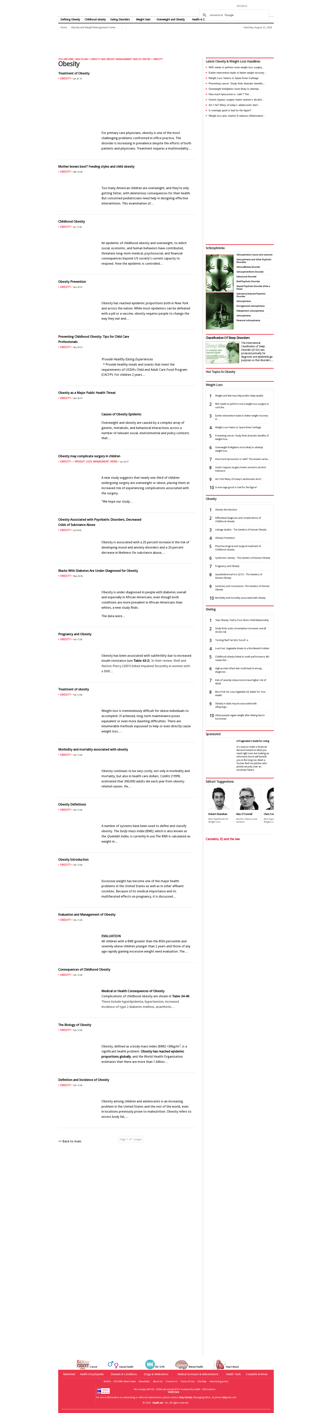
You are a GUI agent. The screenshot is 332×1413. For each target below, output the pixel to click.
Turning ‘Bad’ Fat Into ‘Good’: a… (232, 640)
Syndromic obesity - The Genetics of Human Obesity (242, 558)
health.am (166, 8)
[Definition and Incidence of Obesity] (126, 1125)
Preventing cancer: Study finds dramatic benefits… (237, 83)
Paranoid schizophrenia (248, 320)
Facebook (252, 5)
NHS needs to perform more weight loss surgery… (237, 67)
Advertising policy (219, 1381)
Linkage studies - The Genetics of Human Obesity (240, 529)
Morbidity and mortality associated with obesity (240, 598)
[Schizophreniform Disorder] (220, 290)
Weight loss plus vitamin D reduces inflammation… (237, 115)
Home (64, 27)
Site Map (202, 1381)
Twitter (258, 5)
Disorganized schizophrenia (251, 306)
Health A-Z (198, 19)
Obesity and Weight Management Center (93, 27)
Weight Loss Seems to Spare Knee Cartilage (233, 78)
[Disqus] (129, 1208)
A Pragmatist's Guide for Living (253, 741)
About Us (158, 1381)
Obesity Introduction (226, 509)
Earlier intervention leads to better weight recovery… (238, 72)
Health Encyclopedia (92, 1374)
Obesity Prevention (225, 538)
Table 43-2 (141, 660)
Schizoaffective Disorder (248, 267)
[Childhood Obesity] (126, 272)
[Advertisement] (128, 41)
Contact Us (171, 1381)
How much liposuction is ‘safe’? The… (230, 94)
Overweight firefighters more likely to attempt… (235, 88)
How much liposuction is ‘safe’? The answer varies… (242, 459)
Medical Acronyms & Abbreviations (198, 1374)
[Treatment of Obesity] (126, 157)
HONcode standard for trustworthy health (178, 1389)
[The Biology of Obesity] (126, 1070)
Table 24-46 (180, 996)
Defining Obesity (70, 19)
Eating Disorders (120, 19)
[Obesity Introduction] (126, 905)
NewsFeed (69, 1374)
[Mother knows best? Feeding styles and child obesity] (126, 212)
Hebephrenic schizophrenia (250, 311)
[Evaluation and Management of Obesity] (126, 960)
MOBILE (242, 6)
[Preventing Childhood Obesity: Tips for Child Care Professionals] (126, 383)
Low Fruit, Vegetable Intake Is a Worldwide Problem (242, 648)
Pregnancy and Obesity (227, 566)
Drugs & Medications (156, 1374)
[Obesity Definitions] (126, 850)
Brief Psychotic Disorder (248, 281)
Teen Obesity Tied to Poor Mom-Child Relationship (242, 620)
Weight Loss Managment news (96, 461)
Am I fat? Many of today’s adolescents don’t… (235, 105)
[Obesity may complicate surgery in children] (126, 510)
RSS (271, 5)
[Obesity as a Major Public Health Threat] (126, 446)
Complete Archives (257, 1374)
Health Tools (233, 1374)
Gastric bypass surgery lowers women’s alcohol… (236, 99)
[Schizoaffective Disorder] (220, 328)
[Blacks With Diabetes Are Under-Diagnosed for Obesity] (126, 624)
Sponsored (213, 734)
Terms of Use (187, 1381)
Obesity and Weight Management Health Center (120, 59)
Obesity (65, 78)
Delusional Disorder (246, 276)
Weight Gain (143, 19)
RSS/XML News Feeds (125, 1381)
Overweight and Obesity (171, 19)
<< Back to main (69, 1141)
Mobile (107, 1381)
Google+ (265, 5)
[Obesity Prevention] (126, 327)
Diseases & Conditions (124, 1374)
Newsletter (144, 1381)
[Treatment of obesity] (126, 740)
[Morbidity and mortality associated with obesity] (126, 795)
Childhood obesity (95, 19)
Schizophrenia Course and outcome (254, 255)
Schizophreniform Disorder (250, 272)
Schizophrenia (215, 248)
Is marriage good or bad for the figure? (230, 110)
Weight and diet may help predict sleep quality (239, 395)
